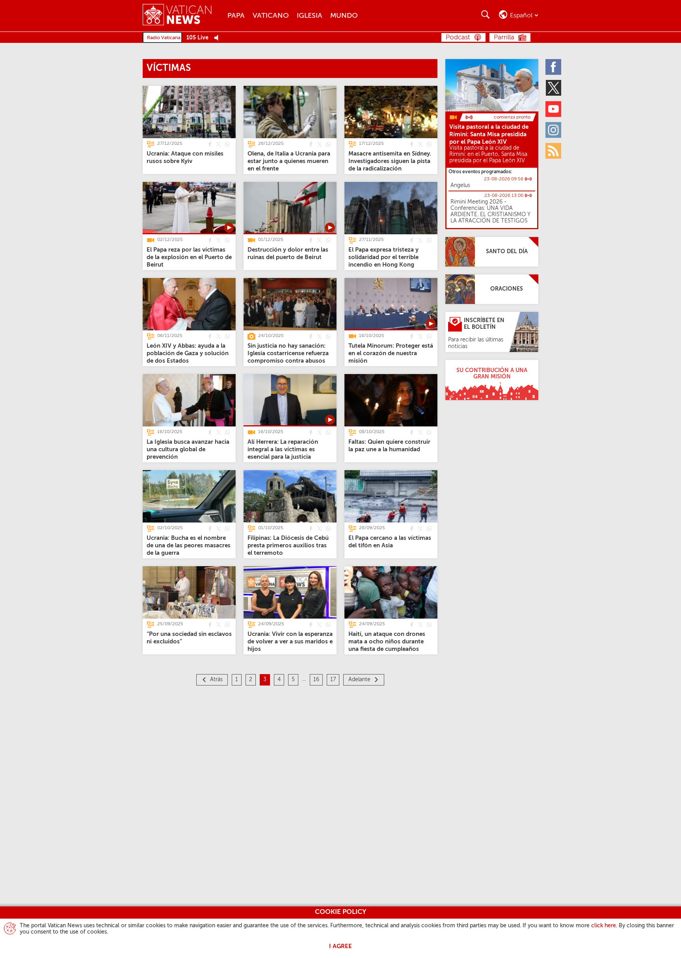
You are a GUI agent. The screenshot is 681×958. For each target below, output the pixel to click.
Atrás (216, 679)
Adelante (359, 679)
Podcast (458, 37)
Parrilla (504, 37)
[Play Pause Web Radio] (218, 38)
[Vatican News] (183, 15)
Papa (236, 15)
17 (333, 679)
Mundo (344, 15)
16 (316, 679)
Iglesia (309, 15)
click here (603, 925)
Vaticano (271, 15)
